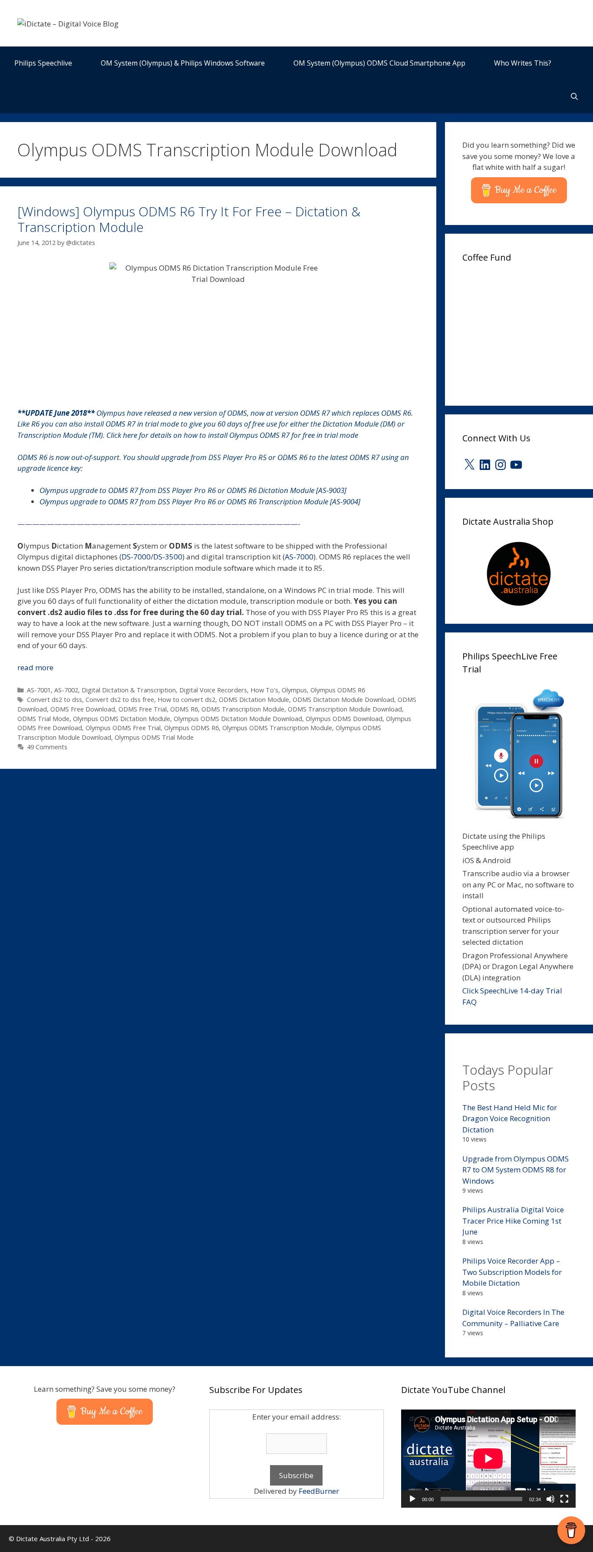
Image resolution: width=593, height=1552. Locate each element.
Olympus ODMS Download (344, 719)
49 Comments (47, 747)
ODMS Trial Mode (43, 719)
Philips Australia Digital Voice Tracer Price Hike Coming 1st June (513, 1221)
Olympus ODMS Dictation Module (121, 719)
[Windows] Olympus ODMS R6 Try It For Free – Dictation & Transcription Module (188, 219)
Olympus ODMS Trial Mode (154, 737)
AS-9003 (331, 490)
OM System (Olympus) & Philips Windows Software (183, 63)
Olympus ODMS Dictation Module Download (238, 719)
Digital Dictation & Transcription (129, 690)
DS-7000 (136, 557)
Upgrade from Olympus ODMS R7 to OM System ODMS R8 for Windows (515, 1170)
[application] (488, 1459)
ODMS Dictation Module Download (343, 699)
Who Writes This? (522, 63)
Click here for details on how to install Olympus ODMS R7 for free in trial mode (232, 435)
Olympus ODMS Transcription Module (277, 728)
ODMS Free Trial (143, 709)
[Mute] (550, 1499)
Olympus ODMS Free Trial (123, 728)
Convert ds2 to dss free (120, 699)
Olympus (294, 690)
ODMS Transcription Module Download (345, 709)
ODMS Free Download (82, 709)
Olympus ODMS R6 (337, 690)
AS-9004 (345, 501)
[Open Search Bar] (574, 96)
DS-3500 (167, 557)
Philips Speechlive (43, 63)
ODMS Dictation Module (254, 699)
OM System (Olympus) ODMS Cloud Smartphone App (379, 63)
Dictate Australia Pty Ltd (52, 1538)
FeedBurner (319, 1491)
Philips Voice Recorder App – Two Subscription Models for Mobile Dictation (512, 1272)
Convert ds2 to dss (54, 699)
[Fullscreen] (564, 1499)
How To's (264, 690)
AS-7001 (39, 690)
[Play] (412, 1499)
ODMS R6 (184, 709)
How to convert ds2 (186, 699)
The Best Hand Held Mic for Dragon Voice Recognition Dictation (509, 1118)
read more (35, 667)
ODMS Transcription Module (242, 709)
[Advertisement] (527, 331)
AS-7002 (66, 690)
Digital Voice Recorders (213, 690)
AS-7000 (299, 557)
